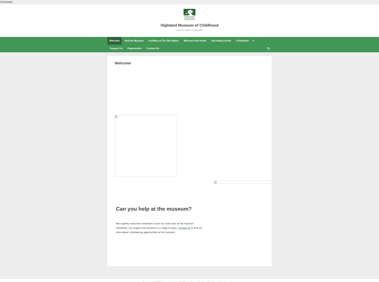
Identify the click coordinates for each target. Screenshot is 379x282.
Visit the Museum (134, 40)
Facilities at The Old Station (163, 40)
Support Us (116, 48)
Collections (242, 40)
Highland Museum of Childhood (190, 25)
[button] (117, 98)
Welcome (114, 40)
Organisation (134, 48)
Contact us (184, 228)
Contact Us (153, 48)
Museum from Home (195, 40)
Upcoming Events (221, 40)
